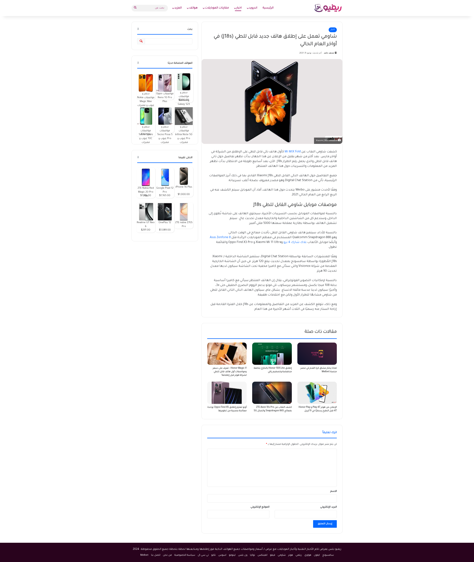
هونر (290, 555)
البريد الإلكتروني (328, 507)
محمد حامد (329, 53)
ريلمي (299, 555)
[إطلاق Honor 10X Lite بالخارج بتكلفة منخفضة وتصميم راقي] (272, 354)
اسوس (222, 555)
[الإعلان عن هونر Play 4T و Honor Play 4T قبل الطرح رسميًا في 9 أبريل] (317, 393)
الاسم (333, 491)
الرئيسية (268, 8)
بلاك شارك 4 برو (295, 242)
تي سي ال (203, 555)
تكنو (213, 555)
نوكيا (252, 555)
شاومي (282, 555)
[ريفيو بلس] (328, 8)
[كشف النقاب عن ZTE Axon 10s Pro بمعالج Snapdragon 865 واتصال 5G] (272, 393)
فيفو (272, 555)
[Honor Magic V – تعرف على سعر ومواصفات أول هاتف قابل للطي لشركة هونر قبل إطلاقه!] (227, 354)
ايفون (317, 555)
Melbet (144, 555)
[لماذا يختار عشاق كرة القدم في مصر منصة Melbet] (317, 354)
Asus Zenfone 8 (220, 237)
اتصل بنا (155, 555)
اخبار (239, 8)
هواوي (307, 555)
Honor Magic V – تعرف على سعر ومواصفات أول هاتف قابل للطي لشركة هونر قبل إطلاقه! (230, 372)
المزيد (178, 8)
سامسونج (328, 555)
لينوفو (232, 555)
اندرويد (253, 8)
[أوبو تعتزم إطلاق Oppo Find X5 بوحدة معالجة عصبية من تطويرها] (227, 393)
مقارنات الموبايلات (217, 8)
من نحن (167, 555)
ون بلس (242, 555)
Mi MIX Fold (293, 152)
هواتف (193, 8)
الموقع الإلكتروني (260, 507)
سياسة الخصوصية (184, 555)
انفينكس (262, 555)
